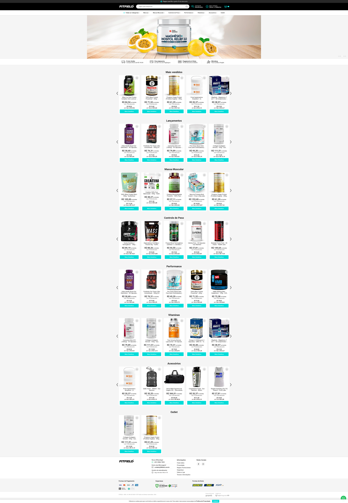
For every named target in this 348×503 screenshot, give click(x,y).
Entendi (215, 501)
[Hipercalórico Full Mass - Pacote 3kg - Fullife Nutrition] (151, 240)
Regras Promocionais (184, 467)
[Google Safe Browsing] (172, 485)
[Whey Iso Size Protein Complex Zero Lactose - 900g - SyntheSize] (129, 94)
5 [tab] (345, 56)
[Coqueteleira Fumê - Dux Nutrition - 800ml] (196, 386)
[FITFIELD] (126, 6)
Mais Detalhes (129, 160)
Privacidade (180, 465)
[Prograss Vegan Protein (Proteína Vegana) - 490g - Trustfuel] (174, 94)
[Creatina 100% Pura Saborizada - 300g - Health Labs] (151, 191)
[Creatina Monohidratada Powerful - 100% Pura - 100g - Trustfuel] (174, 191)
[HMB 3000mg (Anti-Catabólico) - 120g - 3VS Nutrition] (219, 288)
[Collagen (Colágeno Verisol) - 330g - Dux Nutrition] (219, 143)
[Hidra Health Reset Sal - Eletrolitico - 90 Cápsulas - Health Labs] (129, 143)
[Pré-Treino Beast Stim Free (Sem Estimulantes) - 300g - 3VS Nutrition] (196, 143)
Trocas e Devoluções (183, 475)
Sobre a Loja (181, 472)
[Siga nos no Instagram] (203, 464)
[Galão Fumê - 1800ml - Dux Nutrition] (151, 386)
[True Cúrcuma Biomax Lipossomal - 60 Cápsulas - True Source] (174, 337)
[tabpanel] (174, 37)
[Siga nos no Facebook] (198, 464)
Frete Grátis (180, 463)
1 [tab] (338, 56)
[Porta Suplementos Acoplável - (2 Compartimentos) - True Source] (196, 94)
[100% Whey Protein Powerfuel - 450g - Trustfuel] (151, 94)
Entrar (211, 7)
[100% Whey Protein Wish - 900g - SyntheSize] (129, 191)
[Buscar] (186, 7)
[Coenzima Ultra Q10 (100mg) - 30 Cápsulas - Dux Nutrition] (174, 143)
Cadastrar (218, 7)
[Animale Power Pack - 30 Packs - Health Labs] (219, 240)
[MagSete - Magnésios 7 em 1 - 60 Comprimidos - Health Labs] (219, 94)
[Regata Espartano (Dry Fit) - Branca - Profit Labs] (219, 386)
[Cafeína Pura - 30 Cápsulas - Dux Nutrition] (196, 240)
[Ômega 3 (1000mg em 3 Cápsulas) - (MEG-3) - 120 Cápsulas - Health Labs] (196, 337)
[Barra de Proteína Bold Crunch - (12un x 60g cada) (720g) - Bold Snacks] (196, 191)
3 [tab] (342, 56)
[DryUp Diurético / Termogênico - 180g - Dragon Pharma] (129, 240)
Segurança (180, 470)
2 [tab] (340, 56)
